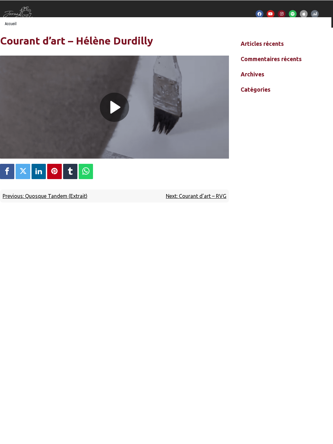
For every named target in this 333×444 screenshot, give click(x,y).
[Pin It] (54, 171)
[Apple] (304, 14)
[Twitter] (23, 171)
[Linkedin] (39, 171)
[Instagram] (282, 14)
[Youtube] (270, 14)
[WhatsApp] (86, 171)
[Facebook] (259, 14)
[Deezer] (315, 14)
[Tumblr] (70, 171)
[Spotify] (293, 14)
